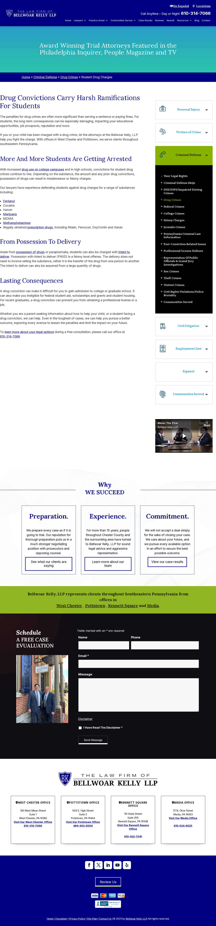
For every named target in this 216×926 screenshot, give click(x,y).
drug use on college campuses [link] (43, 169)
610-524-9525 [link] (183, 825)
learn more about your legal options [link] (29, 332)
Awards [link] (170, 20)
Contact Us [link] (105, 918)
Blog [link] (197, 20)
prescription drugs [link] (40, 227)
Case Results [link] (145, 20)
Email (83, 656)
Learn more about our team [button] (108, 564)
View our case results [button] (167, 562)
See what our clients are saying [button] (48, 564)
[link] (31, 13)
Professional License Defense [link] (183, 250)
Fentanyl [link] (9, 201)
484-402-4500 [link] (83, 825)
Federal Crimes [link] (174, 206)
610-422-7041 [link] (133, 836)
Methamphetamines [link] (17, 223)
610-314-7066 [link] (196, 13)
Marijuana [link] (10, 214)
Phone (135, 637)
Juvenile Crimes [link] (174, 227)
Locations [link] (203, 6)
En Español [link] (181, 6)
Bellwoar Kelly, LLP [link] (136, 918)
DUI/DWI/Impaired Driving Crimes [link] (183, 191)
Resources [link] (182, 20)
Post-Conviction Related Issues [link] (185, 244)
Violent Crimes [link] (174, 285)
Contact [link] (206, 20)
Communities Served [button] (121, 20)
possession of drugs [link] (30, 252)
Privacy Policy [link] (77, 918)
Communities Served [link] (178, 302)
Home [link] (68, 20)
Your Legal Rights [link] (176, 176)
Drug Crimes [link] (172, 199)
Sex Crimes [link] (171, 271)
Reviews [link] (159, 20)
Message (85, 674)
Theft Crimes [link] (172, 278)
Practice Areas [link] (97, 20)
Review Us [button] (108, 882)
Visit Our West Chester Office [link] (33, 822)
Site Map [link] (92, 918)
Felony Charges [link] (174, 220)
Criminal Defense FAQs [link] (179, 182)
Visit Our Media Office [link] (183, 818)
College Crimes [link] (174, 213)
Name (82, 637)
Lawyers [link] (78, 20)
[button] (184, 394)
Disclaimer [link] (61, 918)
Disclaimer (85, 719)
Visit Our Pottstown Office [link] (83, 822)
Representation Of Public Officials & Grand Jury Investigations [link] (181, 261)
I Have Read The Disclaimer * (103, 727)
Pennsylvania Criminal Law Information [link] (182, 235)
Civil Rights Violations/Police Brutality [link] (184, 293)
